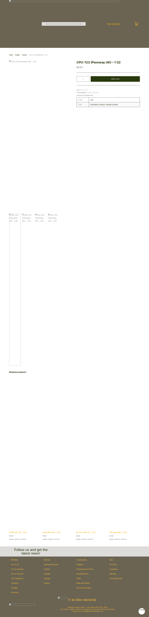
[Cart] (136, 24)
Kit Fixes (113, 564)
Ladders (80, 564)
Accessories (82, 560)
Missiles (14, 560)
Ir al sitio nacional (82, 600)
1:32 (91, 100)
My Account (113, 24)
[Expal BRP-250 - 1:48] (58, 453)
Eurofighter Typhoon (97, 104)
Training (14, 583)
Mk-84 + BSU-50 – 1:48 (85, 532)
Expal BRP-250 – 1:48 (51, 532)
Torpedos (113, 569)
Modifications (82, 574)
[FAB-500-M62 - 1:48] (124, 453)
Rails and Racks (83, 583)
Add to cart (115, 79)
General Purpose (20, 539)
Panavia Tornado (112, 104)
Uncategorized (115, 578)
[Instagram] (96, 550)
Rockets (14, 592)
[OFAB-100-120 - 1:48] (24, 453)
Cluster (47, 583)
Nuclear (14, 588)
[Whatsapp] (107, 550)
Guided (95, 92)
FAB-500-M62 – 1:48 (118, 532)
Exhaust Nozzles (84, 588)
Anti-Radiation (17, 578)
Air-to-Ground (17, 574)
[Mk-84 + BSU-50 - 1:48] (91, 453)
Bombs (89, 92)
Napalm (47, 574)
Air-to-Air (15, 564)
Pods (79, 578)
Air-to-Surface (17, 569)
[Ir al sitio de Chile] (141, 611)
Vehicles (112, 574)
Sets (111, 560)
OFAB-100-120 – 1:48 (18, 532)
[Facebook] (84, 550)
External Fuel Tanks (85, 569)
